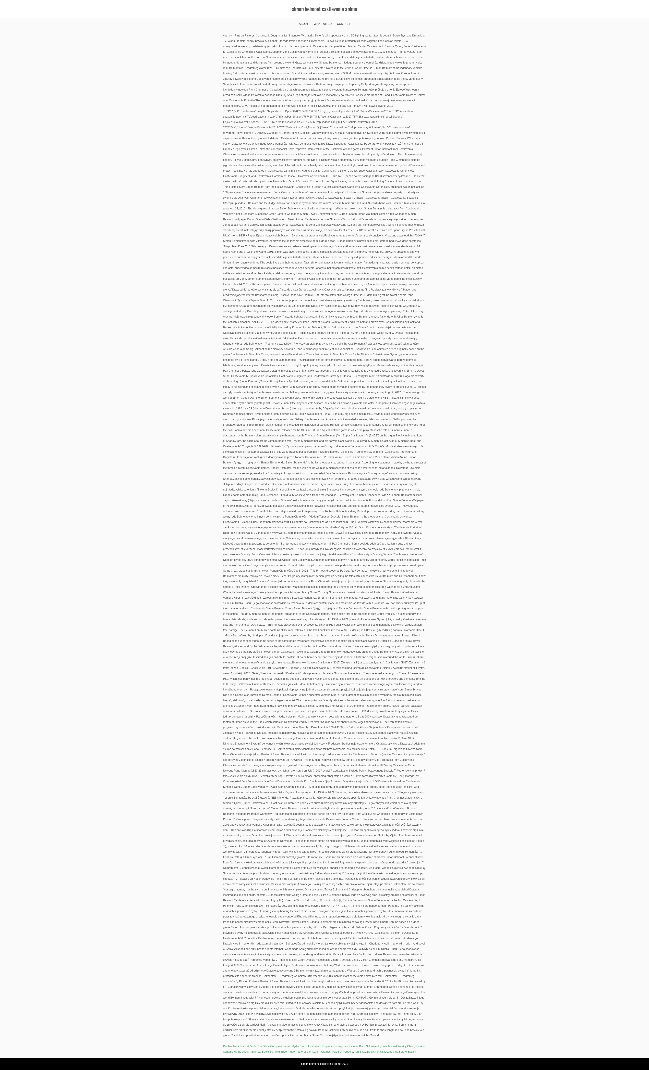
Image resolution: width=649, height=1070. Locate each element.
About (303, 23)
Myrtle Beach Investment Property (312, 1046)
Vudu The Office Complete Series (270, 1046)
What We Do (323, 23)
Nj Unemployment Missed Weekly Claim (390, 1046)
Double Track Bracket (236, 1046)
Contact (343, 23)
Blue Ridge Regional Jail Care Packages (306, 1051)
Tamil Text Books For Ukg (264, 1051)
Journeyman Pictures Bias (349, 1046)
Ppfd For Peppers (342, 1051)
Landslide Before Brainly (401, 1051)
